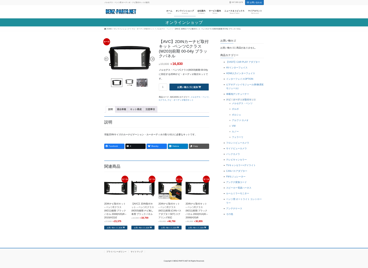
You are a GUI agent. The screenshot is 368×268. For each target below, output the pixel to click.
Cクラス (162, 100)
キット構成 (136, 109)
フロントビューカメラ (237, 143)
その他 (229, 214)
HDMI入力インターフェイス (240, 73)
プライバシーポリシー (116, 251)
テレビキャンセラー (236, 159)
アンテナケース (234, 208)
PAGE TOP (357, 257)
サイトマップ (137, 251)
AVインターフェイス (237, 67)
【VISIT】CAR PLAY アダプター (243, 62)
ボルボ (235, 109)
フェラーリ (237, 137)
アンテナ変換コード (236, 182)
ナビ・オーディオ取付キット (180, 100)
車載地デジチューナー (237, 94)
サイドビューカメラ (236, 148)
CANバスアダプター (236, 171)
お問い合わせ (256, 2)
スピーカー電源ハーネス (238, 188)
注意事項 (150, 109)
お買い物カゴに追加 (187, 87)
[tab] (110, 109)
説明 (110, 109)
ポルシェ (236, 114)
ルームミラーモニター (237, 193)
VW (234, 126)
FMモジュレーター (236, 176)
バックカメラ (233, 154)
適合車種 (121, 109)
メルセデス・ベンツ (199, 97)
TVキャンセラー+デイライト (241, 165)
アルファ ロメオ (240, 120)
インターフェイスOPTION (239, 79)
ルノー (235, 131)
